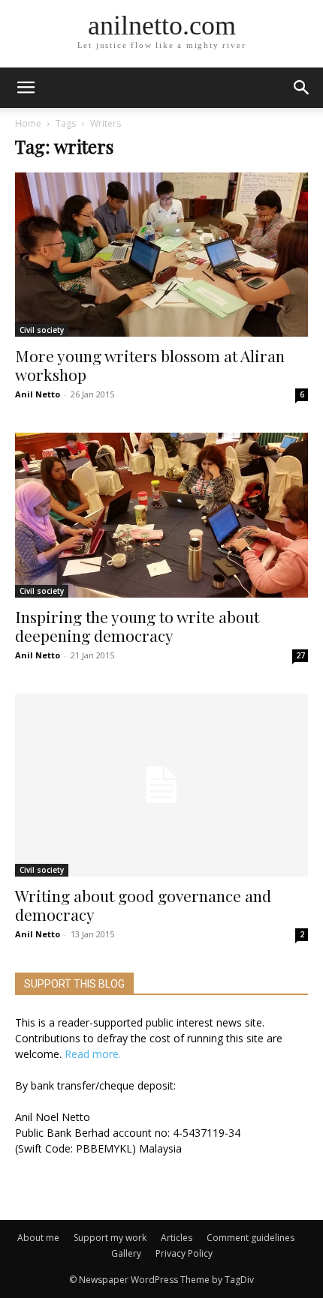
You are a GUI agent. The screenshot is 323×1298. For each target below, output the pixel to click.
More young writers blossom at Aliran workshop (150, 365)
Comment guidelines (250, 1237)
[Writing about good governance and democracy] (161, 785)
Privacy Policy (184, 1253)
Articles (176, 1237)
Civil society (42, 330)
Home (28, 123)
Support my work (110, 1237)
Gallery (126, 1253)
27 (300, 655)
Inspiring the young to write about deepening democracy (137, 626)
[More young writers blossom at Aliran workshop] (161, 254)
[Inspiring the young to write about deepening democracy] (161, 515)
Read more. (93, 1054)
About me (38, 1237)
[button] (302, 87)
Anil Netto (37, 394)
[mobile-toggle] (26, 87)
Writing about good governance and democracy (143, 905)
